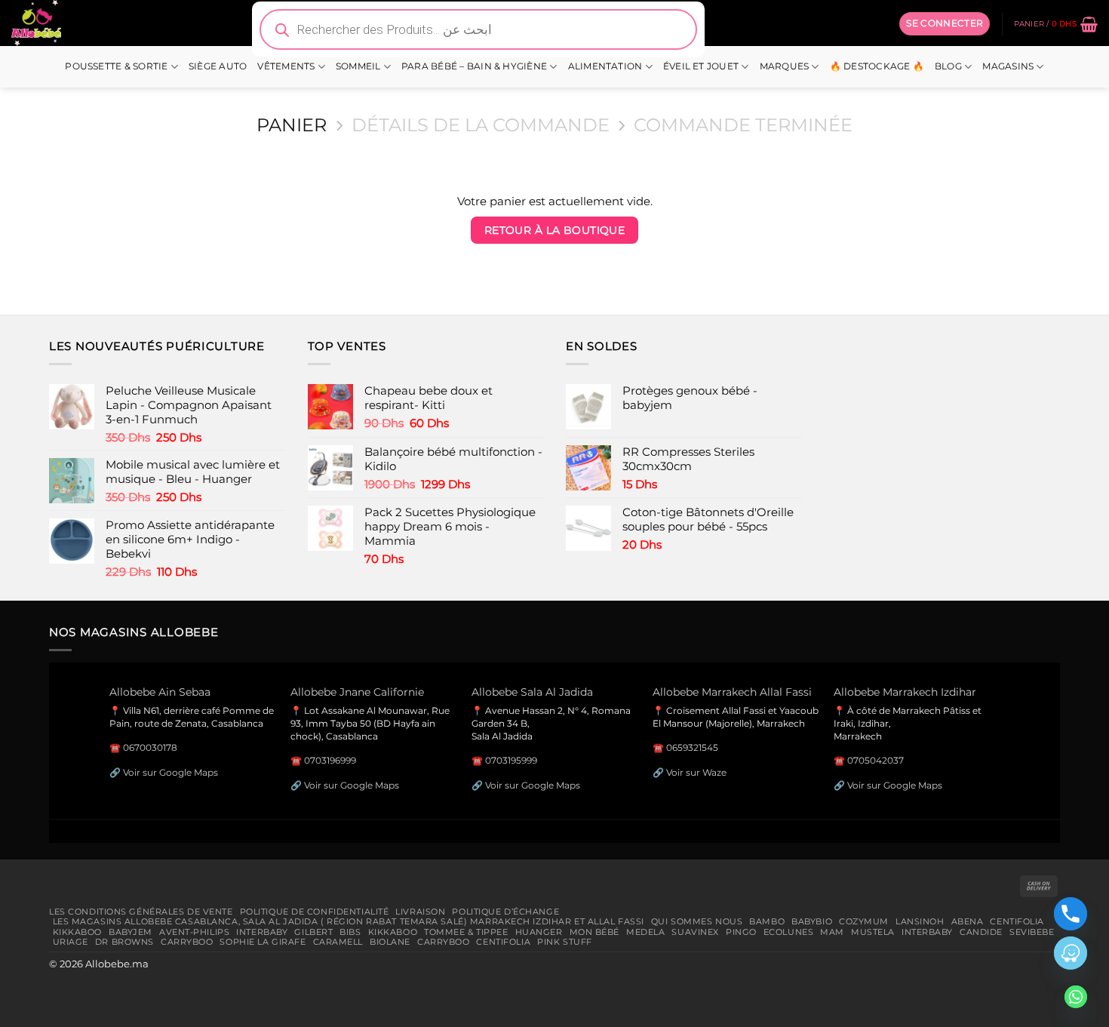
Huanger (539, 932)
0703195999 (511, 760)
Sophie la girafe (263, 941)
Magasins (1008, 66)
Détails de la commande (481, 125)
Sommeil (358, 66)
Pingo (741, 932)
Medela (645, 932)
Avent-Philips (194, 932)
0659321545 (692, 747)
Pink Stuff (564, 941)
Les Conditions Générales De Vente (141, 911)
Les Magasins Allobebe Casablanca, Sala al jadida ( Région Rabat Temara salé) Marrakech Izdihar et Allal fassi (348, 921)
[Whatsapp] (1075, 996)
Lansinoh (920, 921)
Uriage (70, 941)
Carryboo (187, 941)
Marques (784, 66)
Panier (292, 125)
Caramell (338, 941)
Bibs (350, 932)
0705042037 (875, 760)
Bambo (767, 921)
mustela (873, 932)
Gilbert (313, 932)
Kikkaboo (78, 932)
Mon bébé (595, 932)
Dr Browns (124, 941)
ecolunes (788, 932)
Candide (981, 932)
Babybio (811, 921)
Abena (967, 921)
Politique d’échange (505, 911)
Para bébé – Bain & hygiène (474, 66)
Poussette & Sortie (116, 66)
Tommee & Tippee (466, 932)
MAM (832, 932)
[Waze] (1070, 953)
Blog (948, 66)
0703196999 (330, 760)
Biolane (390, 941)
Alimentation (605, 66)
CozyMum (864, 921)
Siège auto (218, 66)
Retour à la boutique (554, 230)
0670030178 (150, 747)
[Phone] (1070, 913)
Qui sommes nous (696, 921)
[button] (944, 23)
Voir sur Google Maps (170, 772)
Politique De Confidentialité (314, 911)
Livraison (420, 911)
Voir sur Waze (696, 772)
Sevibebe (1032, 932)
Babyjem (130, 932)
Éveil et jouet (701, 66)
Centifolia (1017, 921)
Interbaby (261, 932)
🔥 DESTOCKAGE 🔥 (877, 66)
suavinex (695, 932)
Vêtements (286, 66)
